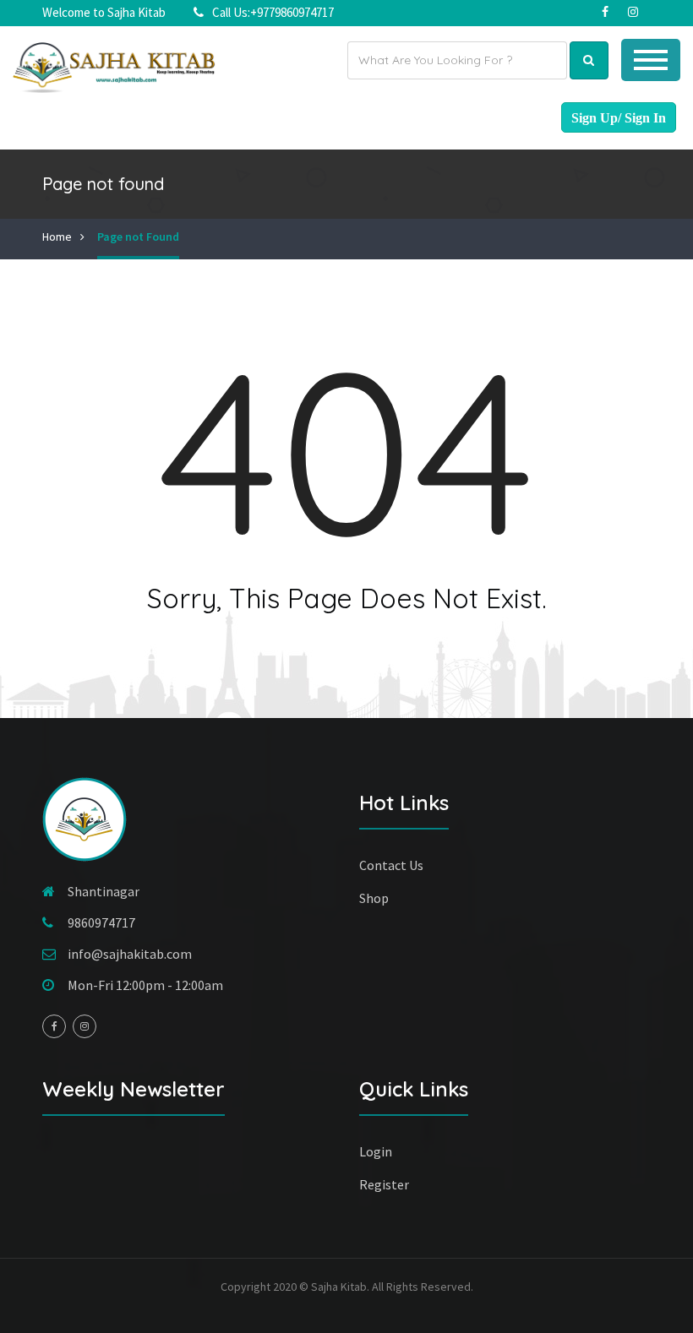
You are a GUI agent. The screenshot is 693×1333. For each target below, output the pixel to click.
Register (384, 1184)
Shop (374, 898)
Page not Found (138, 236)
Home (57, 236)
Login (375, 1151)
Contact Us (391, 865)
